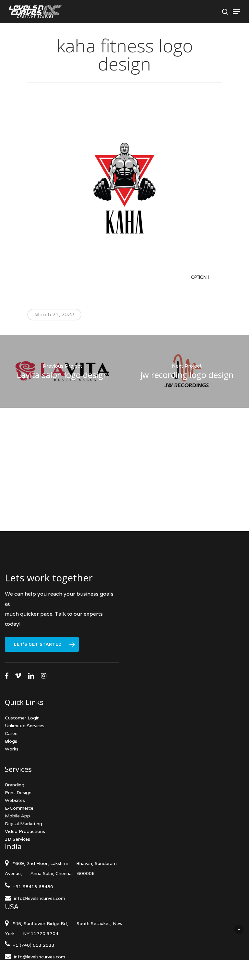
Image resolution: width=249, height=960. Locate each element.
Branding (14, 785)
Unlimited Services (24, 725)
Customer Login (22, 718)
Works (11, 749)
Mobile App (17, 816)
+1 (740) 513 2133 (32, 945)
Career (12, 733)
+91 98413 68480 (31, 887)
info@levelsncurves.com (39, 898)
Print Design (18, 792)
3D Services (17, 839)
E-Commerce (19, 808)
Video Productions (25, 831)
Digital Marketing (23, 823)
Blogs (11, 741)
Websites (15, 800)
